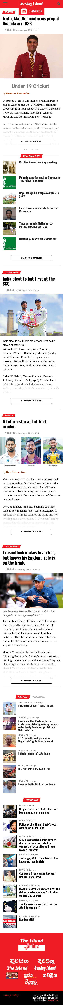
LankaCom (52, 1000)
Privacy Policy (11, 995)
